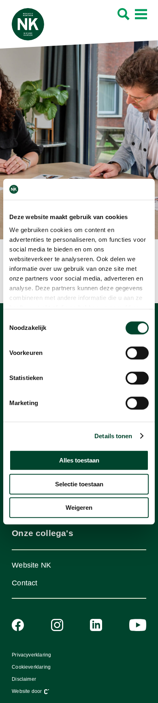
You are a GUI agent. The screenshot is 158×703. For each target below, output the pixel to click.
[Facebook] (18, 625)
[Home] (28, 24)
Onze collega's (42, 533)
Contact (24, 583)
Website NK (31, 565)
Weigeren (79, 507)
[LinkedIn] (96, 625)
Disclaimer (24, 679)
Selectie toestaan (79, 484)
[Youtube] (137, 625)
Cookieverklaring (31, 667)
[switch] (137, 352)
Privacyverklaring (31, 655)
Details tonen (113, 436)
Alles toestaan (79, 460)
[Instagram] (57, 625)
